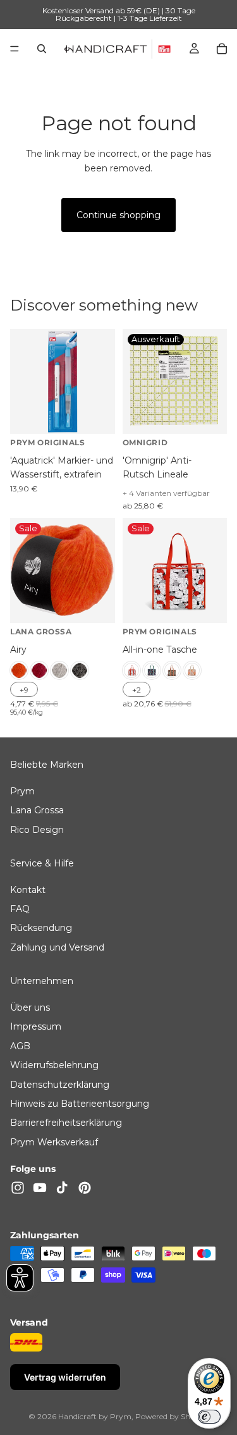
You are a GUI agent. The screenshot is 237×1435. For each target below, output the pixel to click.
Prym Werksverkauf (54, 1142)
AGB (20, 1046)
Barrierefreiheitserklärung (66, 1123)
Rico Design (37, 829)
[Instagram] (17, 1187)
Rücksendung (41, 928)
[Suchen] (42, 49)
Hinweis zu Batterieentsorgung (79, 1103)
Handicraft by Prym (94, 1416)
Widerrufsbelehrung (54, 1065)
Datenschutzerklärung (59, 1084)
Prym (22, 791)
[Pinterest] (84, 1187)
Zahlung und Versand (57, 947)
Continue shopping (118, 215)
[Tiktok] (62, 1187)
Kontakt (28, 890)
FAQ (20, 909)
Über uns (30, 1008)
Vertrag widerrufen (65, 1377)
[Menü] (14, 48)
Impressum (35, 1027)
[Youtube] (39, 1187)
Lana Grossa (37, 810)
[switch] (209, 1417)
